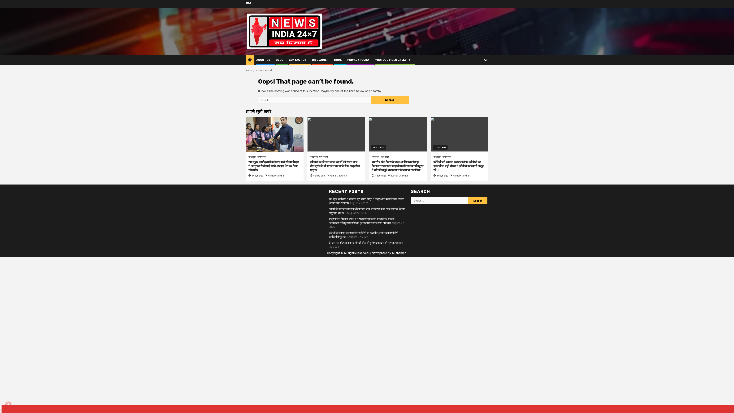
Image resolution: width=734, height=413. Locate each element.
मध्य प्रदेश (261, 157)
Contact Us (297, 60)
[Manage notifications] (8, 405)
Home (338, 60)
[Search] (485, 60)
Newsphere (379, 253)
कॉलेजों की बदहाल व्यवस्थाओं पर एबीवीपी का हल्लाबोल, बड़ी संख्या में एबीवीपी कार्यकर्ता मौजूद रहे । (459, 166)
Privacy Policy (358, 60)
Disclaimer (320, 60)
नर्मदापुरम (252, 157)
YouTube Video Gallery (392, 60)
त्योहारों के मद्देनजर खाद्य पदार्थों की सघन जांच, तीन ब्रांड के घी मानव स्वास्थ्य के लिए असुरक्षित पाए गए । (335, 166)
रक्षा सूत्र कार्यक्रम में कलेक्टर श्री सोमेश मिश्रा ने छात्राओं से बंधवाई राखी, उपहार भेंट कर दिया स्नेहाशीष (273, 166)
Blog (279, 60)
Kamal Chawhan (276, 175)
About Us (263, 60)
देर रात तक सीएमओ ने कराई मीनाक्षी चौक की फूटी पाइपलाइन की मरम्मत (361, 242)
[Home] (250, 60)
